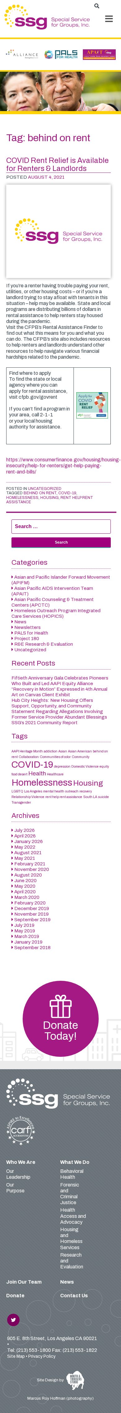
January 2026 (28, 841)
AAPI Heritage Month (27, 751)
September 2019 (32, 919)
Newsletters (27, 627)
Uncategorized (44, 489)
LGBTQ (17, 791)
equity (104, 766)
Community (80, 757)
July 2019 (24, 925)
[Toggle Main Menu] (109, 19)
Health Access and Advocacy (73, 1215)
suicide (103, 797)
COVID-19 (67, 493)
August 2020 (28, 874)
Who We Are (20, 1162)
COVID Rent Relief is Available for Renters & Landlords (57, 164)
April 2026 (25, 835)
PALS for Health (31, 632)
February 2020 (30, 902)
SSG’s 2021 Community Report (44, 722)
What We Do (74, 1162)
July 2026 (24, 830)
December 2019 (31, 908)
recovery (85, 791)
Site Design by (51, 1380)
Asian (62, 751)
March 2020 (26, 897)
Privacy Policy (42, 1356)
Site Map (16, 1356)
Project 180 (26, 638)
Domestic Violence (85, 766)
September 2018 (32, 947)
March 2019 (26, 936)
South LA (90, 797)
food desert (19, 774)
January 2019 (28, 942)
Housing (49, 498)
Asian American (80, 751)
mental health (53, 791)
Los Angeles (33, 791)
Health (37, 773)
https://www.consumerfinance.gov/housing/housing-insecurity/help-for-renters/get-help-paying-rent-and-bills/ (63, 465)
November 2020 (31, 869)
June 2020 (25, 880)
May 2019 (24, 930)
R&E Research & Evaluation (43, 644)
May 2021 (24, 858)
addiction (50, 751)
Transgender (21, 802)
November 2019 (31, 914)
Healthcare (55, 774)
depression (62, 766)
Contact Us (74, 1295)
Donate (15, 1295)
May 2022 (24, 847)
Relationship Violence (27, 797)
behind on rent (40, 493)
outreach (71, 791)
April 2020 (25, 891)
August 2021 (28, 852)
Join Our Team (24, 1282)
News (20, 621)
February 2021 (29, 863)
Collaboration (29, 757)
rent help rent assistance (63, 797)
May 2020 (24, 886)
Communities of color (55, 757)
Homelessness (22, 498)
